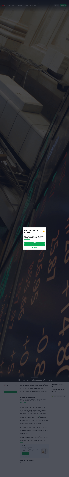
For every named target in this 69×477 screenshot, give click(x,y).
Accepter (34, 242)
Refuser (34, 244)
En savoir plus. (27, 238)
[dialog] (34, 238)
